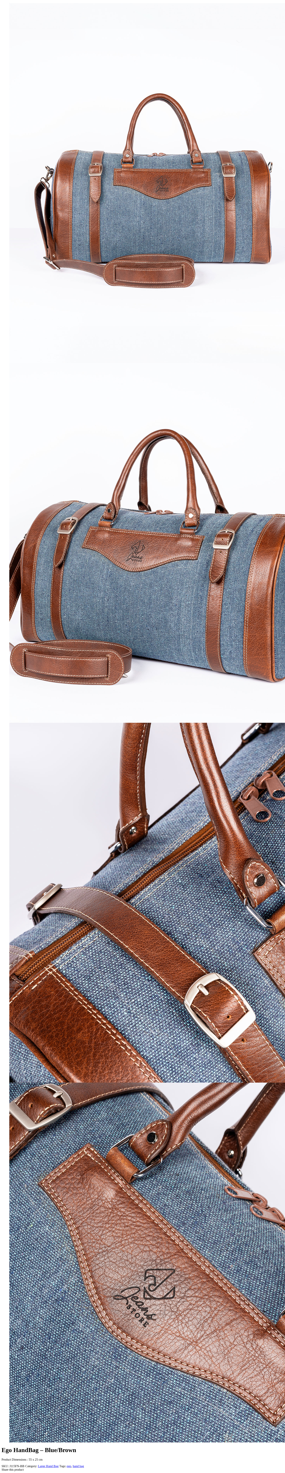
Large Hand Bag (48, 1466)
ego (69, 1466)
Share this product (13, 1469)
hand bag (78, 1466)
